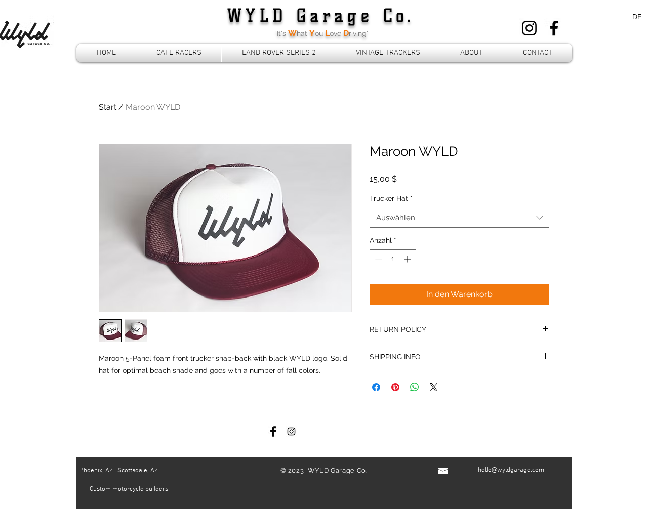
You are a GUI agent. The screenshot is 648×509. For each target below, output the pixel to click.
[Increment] (408, 259)
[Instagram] (529, 28)
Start (107, 107)
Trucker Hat (391, 198)
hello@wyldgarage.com (511, 470)
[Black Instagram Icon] (291, 431)
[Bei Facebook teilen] (376, 387)
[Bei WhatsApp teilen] (415, 387)
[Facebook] (554, 28)
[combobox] (459, 218)
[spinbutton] (393, 259)
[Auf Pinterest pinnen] (395, 387)
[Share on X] (434, 387)
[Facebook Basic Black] (273, 431)
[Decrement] (377, 259)
